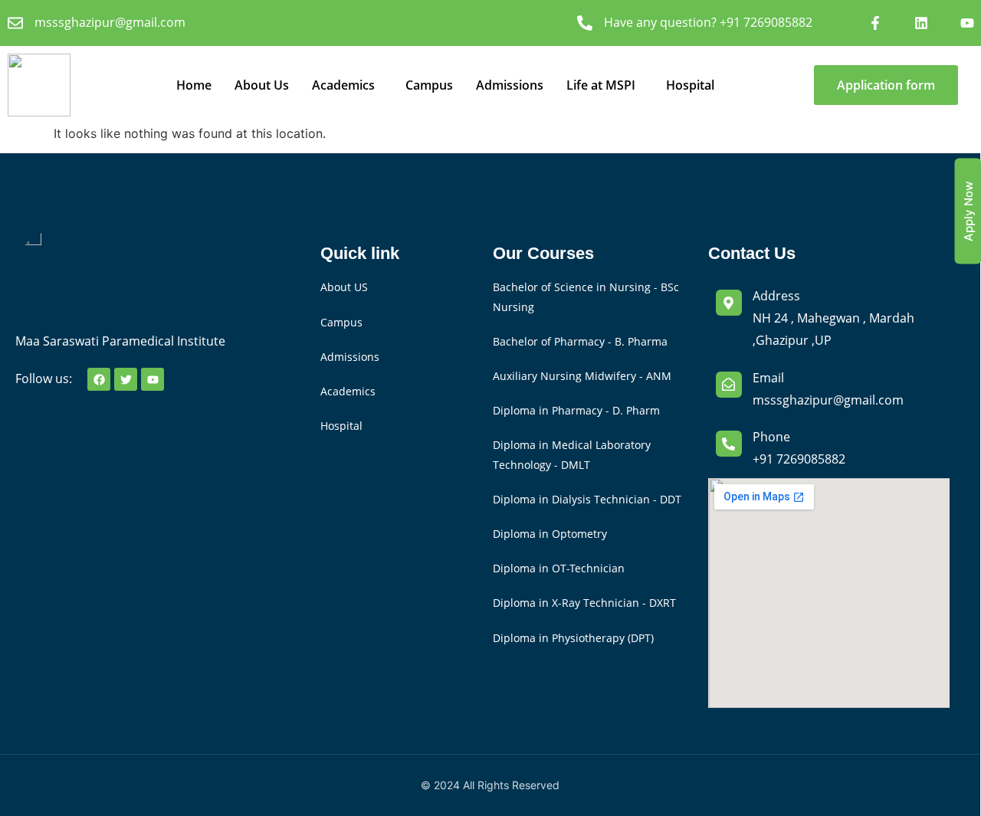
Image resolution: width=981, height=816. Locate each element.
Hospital (690, 85)
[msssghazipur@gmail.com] (15, 23)
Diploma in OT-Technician (559, 568)
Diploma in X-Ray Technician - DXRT (584, 602)
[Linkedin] (921, 23)
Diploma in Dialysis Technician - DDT (587, 499)
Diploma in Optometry (550, 533)
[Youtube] (967, 23)
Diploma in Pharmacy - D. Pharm (576, 410)
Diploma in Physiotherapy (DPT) (573, 638)
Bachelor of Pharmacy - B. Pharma (580, 341)
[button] (347, 85)
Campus (429, 85)
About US (344, 287)
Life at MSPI (600, 85)
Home (194, 85)
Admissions (509, 85)
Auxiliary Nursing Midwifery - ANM (582, 376)
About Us (262, 85)
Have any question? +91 (708, 22)
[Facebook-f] (875, 23)
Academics (343, 85)
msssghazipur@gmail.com (109, 22)
